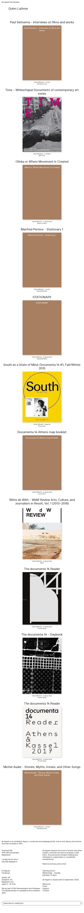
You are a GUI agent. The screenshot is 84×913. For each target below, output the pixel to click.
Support (45, 888)
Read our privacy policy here (54, 864)
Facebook (6, 873)
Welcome (46, 884)
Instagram (6, 871)
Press (44, 886)
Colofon (45, 890)
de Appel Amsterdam (10, 2)
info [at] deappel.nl (9, 861)
